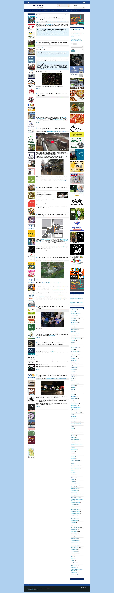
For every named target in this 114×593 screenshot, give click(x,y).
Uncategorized (73, 477)
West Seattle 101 (73, 486)
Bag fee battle (73, 327)
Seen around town (74, 449)
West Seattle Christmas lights (75, 497)
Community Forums (78, 10)
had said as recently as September (46, 239)
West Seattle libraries (74, 520)
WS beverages (73, 563)
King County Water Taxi (75, 409)
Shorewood (73, 453)
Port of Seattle (73, 433)
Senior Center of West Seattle (62, 286)
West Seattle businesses (75, 495)
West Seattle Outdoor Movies (75, 527)
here (43, 334)
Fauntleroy (73, 369)
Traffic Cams (68, 10)
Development (73, 356)
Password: (72, 48)
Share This (38, 88)
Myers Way (73, 418)
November (32, 584)
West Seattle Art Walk (74, 488)
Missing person (73, 416)
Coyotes (72, 342)
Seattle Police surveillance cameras (76, 444)
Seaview (72, 447)
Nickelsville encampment (75, 421)
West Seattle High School (49, 24)
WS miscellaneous (74, 572)
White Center (73, 558)
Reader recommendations (75, 439)
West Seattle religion (74, 538)
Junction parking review (75, 403)
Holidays (72, 400)
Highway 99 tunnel (74, 398)
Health (72, 391)
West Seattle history (74, 515)
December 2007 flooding (75, 347)
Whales (72, 556)
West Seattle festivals (74, 506)
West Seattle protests (74, 536)
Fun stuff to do (73, 374)
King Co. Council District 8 (75, 407)
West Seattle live (73, 522)
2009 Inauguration (74, 309)
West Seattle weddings (74, 553)
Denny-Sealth (73, 353)
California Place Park (74, 335)
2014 (29, 584)
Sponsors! (63, 10)
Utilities (72, 479)
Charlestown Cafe (74, 336)
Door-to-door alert (74, 358)
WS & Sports (73, 562)
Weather (72, 10)
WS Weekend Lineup (74, 574)
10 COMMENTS (49, 378)
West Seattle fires (74, 507)
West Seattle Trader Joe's (75, 545)
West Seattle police (74, 533)
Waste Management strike (75, 483)
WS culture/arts (73, 567)
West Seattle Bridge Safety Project (76, 494)
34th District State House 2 (75, 313)
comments (32, 589)
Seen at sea (73, 451)
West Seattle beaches (74, 490)
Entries (29, 589)
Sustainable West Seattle (75, 468)
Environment (73, 365)
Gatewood (72, 380)
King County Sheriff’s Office (46, 282)
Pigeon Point (73, 432)
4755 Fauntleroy (73, 315)
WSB (72, 29)
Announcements (73, 324)
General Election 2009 (74, 383)
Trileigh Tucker (48, 279)
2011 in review (73, 311)
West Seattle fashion (74, 504)
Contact (42, 10)
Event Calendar (37, 10)
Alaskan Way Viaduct (74, 318)
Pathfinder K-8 (63, 329)
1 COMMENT (48, 21)
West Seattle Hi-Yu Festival (75, 513)
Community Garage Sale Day (75, 338)
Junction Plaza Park (74, 405)
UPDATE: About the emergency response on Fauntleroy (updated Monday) (76, 31)
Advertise (32, 10)
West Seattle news (60, 21)
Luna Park (72, 414)
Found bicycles (73, 371)
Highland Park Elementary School (58, 119)
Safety (72, 442)
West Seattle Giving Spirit (75, 509)
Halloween (73, 389)
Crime (72, 344)
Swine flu (72, 470)
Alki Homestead (73, 320)
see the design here (52, 335)
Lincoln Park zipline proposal (76, 412)
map (57, 396)
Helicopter (73, 392)
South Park (73, 458)
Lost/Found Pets (54, 10)
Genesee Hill (73, 385)
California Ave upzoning (75, 333)
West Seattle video (74, 549)
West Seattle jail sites (74, 518)
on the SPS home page (63, 180)
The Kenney (73, 472)
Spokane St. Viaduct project (75, 465)
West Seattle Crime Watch (42, 47)
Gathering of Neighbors (75, 382)
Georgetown (73, 387)
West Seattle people (74, 531)
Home (29, 10)
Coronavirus (73, 340)
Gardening (73, 376)
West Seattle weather (74, 551)
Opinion (72, 428)
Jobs (50, 10)
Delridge (72, 349)
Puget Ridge (73, 437)
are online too (66, 120)
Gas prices (72, 378)
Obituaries (59, 10)
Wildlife (72, 560)
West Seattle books (74, 492)
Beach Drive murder (74, 329)
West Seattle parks (74, 529)
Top (36, 589)
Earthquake (73, 362)
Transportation (73, 474)
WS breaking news (74, 565)
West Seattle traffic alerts (75, 547)
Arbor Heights (54, 378)
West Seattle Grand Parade (75, 511)
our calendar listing (42, 296)
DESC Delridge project (74, 354)
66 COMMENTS (49, 131)
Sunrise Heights (73, 466)
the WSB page (53, 351)
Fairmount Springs (74, 367)
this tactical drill (56, 282)
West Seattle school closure (75, 542)
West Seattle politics (74, 535)
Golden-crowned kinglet (39, 279)
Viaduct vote (73, 481)
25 (35, 584)
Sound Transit (73, 456)
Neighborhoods (73, 420)
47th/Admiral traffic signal (64, 239)
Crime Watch (46, 10)
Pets (71, 430)
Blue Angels (73, 331)
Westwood (72, 554)
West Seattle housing (74, 516)
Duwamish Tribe (73, 360)
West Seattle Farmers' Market (75, 502)
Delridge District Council (75, 351)
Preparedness (73, 435)
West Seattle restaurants (75, 540)
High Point (73, 394)
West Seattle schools (62, 131)
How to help (54, 21)
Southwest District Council (75, 460)
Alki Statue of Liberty (74, 322)
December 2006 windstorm (75, 345)
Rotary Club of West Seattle (75, 441)
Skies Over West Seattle (74, 454)
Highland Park (73, 396)
